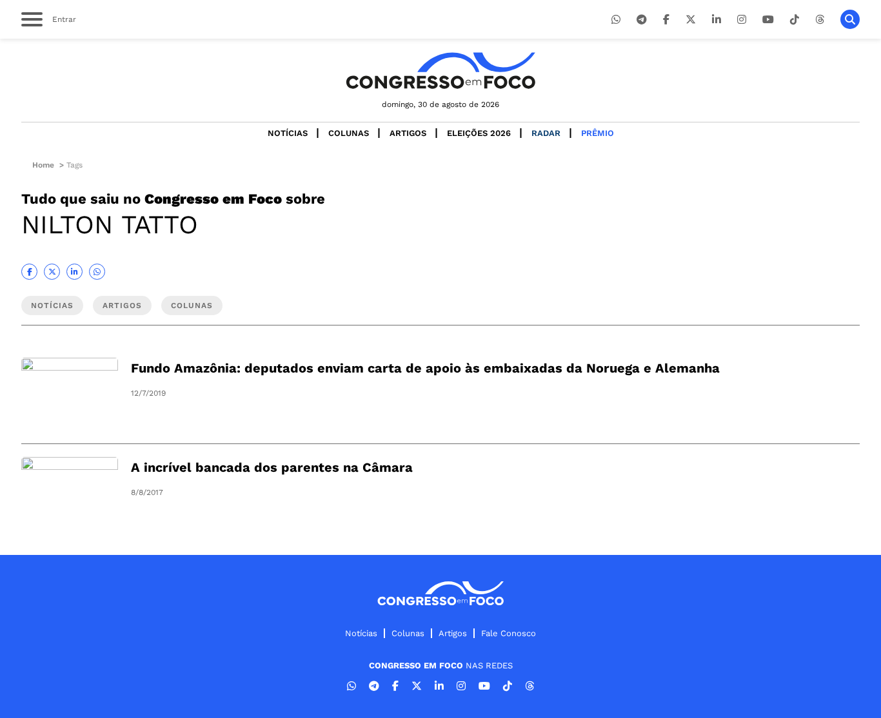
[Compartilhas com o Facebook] (29, 272)
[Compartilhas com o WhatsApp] (97, 272)
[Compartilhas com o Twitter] (52, 272)
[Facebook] (666, 20)
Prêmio (597, 133)
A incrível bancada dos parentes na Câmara (272, 467)
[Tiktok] (794, 20)
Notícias (288, 133)
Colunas (348, 133)
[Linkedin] (716, 20)
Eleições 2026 (479, 133)
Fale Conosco (508, 633)
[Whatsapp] (615, 20)
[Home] (440, 71)
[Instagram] (741, 20)
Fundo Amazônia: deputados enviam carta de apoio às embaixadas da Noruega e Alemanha (425, 368)
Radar (545, 133)
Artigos (408, 133)
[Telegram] (642, 20)
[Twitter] (691, 20)
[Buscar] (850, 19)
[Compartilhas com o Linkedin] (74, 272)
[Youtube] (768, 20)
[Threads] (819, 20)
